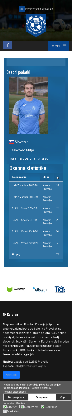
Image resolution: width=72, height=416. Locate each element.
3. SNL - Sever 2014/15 (24, 208)
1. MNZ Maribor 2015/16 (25, 185)
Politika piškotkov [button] (41, 387)
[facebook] (7, 45)
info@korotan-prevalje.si (39, 8)
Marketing (13, 411)
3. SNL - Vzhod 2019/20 (25, 231)
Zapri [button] (63, 397)
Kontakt (11, 375)
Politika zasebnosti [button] (14, 391)
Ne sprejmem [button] (16, 397)
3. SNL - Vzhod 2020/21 (25, 243)
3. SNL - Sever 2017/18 (24, 220)
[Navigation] (58, 46)
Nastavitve (31, 407)
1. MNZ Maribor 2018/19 (25, 197)
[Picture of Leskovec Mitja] (36, 105)
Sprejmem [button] (42, 397)
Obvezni (12, 407)
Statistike (51, 407)
